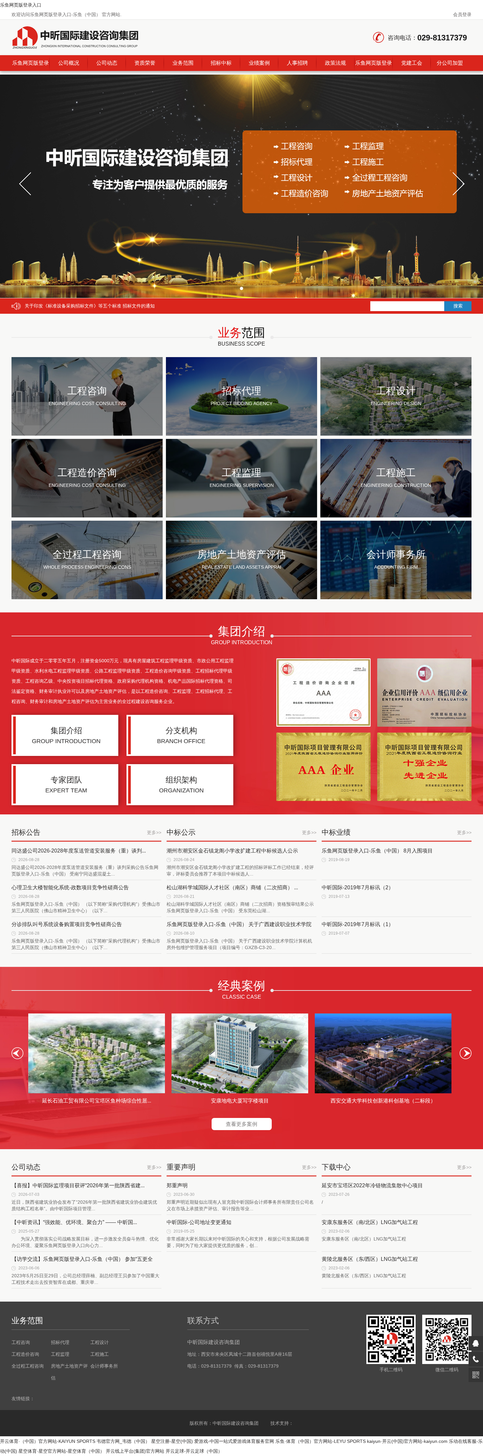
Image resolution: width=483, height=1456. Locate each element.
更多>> (154, 832)
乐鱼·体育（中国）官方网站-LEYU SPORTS (320, 1441)
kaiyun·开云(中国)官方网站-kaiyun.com (407, 1441)
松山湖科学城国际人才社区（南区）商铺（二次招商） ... (232, 887)
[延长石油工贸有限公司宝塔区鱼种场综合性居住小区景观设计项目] (96, 1053)
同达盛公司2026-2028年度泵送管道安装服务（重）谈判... (79, 850)
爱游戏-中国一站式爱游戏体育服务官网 (234, 1441)
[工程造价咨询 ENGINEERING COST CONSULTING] (87, 515)
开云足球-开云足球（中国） (194, 1451)
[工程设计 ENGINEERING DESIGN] (396, 434)
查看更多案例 (241, 1124)
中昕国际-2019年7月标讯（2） (358, 887)
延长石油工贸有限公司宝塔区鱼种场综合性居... (96, 1100)
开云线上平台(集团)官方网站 (135, 1451)
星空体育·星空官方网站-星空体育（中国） (61, 1451)
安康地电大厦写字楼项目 (240, 1100)
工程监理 (60, 1354)
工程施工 (99, 1354)
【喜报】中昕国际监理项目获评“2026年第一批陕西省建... (78, 1185)
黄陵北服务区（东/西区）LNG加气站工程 (370, 1259)
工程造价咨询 (25, 1354)
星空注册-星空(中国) (172, 1441)
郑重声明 (177, 1185)
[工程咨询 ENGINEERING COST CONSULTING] (87, 434)
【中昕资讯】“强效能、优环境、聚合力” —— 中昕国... (74, 1222)
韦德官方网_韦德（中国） (123, 1441)
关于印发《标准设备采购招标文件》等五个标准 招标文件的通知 (90, 305)
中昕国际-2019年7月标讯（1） (358, 924)
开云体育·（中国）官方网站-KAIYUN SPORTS (47, 1441)
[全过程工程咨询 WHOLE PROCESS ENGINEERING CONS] (87, 597)
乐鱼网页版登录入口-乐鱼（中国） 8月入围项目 (377, 850)
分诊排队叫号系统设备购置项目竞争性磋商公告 (67, 924)
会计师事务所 (104, 1366)
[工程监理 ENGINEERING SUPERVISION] (241, 515)
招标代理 (60, 1342)
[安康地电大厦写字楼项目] (240, 1053)
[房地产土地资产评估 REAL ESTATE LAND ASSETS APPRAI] (241, 597)
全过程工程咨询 (28, 1366)
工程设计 (99, 1342)
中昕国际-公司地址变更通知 (199, 1222)
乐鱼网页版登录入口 (20, 5)
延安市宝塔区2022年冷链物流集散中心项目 (372, 1185)
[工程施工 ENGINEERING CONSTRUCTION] (396, 515)
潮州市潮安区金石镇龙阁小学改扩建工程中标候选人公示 (232, 850)
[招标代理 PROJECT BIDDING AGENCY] (241, 434)
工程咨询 (21, 1342)
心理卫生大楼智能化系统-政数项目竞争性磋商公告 (70, 887)
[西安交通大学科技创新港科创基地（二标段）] (383, 1053)
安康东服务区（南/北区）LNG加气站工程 (370, 1222)
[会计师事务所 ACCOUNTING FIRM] (396, 597)
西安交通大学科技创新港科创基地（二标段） (383, 1100)
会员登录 (462, 14)
